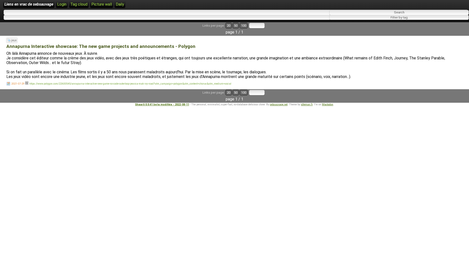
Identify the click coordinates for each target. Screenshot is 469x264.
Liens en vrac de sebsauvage (28, 4)
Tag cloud (78, 4)
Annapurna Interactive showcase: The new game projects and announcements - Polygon (100, 46)
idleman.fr (307, 104)
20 (228, 25)
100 (243, 25)
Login (61, 4)
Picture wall (101, 4)
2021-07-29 (17, 83)
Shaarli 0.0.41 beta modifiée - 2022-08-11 (162, 104)
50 (235, 25)
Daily (120, 4)
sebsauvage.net (279, 104)
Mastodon (327, 104)
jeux (14, 40)
